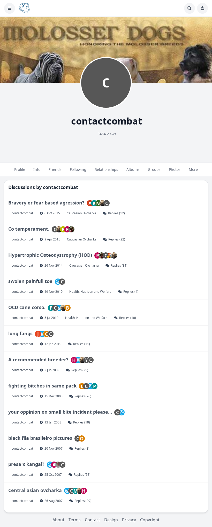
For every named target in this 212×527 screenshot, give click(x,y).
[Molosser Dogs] (24, 8)
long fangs (20, 333)
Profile (19, 169)
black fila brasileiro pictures (40, 438)
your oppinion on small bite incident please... (60, 412)
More (193, 169)
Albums (133, 169)
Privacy (129, 520)
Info (36, 169)
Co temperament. (29, 229)
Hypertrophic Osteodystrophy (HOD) (50, 255)
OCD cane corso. (27, 307)
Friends (55, 169)
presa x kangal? (26, 464)
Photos (174, 169)
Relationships (106, 169)
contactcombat (60, 187)
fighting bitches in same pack (42, 386)
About (58, 520)
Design (111, 520)
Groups (154, 169)
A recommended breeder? (39, 359)
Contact (92, 520)
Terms (75, 520)
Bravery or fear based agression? (46, 203)
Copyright (150, 520)
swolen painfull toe (30, 281)
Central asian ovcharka (35, 490)
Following (78, 169)
